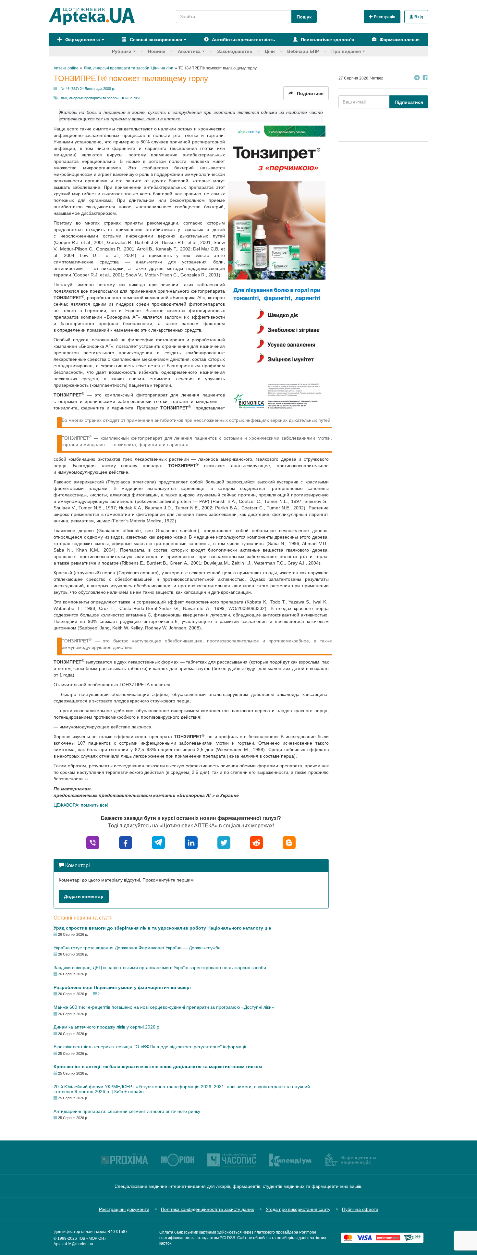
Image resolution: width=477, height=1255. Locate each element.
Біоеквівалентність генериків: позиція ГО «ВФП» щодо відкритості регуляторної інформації (150, 1046)
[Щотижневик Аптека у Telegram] (417, 78)
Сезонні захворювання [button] (155, 39)
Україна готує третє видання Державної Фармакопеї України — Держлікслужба (137, 947)
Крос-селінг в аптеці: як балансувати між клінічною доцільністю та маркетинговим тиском (158, 1066)
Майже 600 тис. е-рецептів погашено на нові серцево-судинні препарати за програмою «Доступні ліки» (164, 1007)
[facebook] (125, 842)
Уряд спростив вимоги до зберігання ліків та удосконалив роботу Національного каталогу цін (162, 928)
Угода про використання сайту (298, 1209)
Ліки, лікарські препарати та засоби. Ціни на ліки (100, 98)
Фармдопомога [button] (82, 39)
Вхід (418, 17)
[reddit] (256, 842)
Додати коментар (84, 896)
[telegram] (158, 842)
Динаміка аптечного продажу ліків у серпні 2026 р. (107, 1027)
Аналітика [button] (189, 51)
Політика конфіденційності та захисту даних (207, 1209)
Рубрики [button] (121, 51)
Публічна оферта (360, 1209)
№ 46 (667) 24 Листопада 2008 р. (88, 89)
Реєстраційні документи (124, 1209)
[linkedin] (191, 842)
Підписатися (409, 102)
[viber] (92, 842)
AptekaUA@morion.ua (73, 1244)
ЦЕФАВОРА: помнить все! (81, 805)
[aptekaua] (289, 842)
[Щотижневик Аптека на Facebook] (425, 78)
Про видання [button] (346, 51)
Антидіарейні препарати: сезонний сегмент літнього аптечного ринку (127, 1111)
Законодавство (234, 51)
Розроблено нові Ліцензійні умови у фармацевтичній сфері (122, 987)
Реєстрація (384, 17)
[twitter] (223, 842)
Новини (156, 51)
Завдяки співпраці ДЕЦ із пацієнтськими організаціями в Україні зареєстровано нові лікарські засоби (160, 967)
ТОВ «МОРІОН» (92, 1238)
